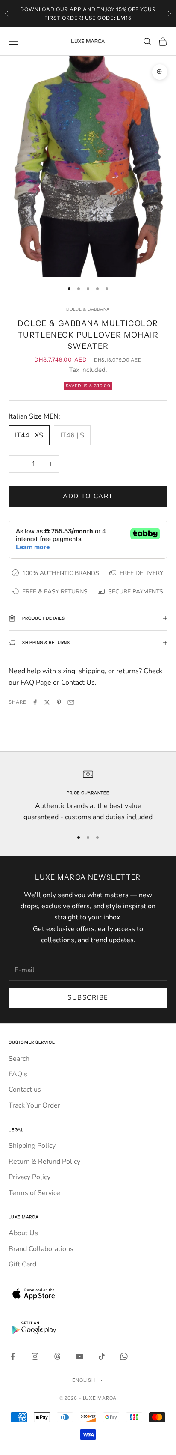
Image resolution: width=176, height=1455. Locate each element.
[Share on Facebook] (35, 702)
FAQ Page (36, 682)
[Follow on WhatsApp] (124, 1356)
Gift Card (22, 1264)
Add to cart (88, 496)
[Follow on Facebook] (13, 1356)
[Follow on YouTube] (79, 1356)
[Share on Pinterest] (59, 702)
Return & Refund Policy (44, 1161)
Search (19, 1058)
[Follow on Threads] (57, 1356)
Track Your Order (34, 1105)
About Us (23, 1233)
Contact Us (78, 682)
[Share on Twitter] (47, 702)
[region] (88, 796)
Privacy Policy (29, 1177)
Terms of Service (34, 1193)
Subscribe (88, 997)
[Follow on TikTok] (101, 1356)
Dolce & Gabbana (88, 309)
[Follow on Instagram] (35, 1356)
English (83, 1380)
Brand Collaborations (41, 1249)
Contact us (25, 1089)
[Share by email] (70, 702)
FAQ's (18, 1074)
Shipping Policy (32, 1145)
